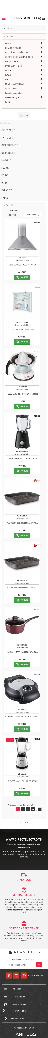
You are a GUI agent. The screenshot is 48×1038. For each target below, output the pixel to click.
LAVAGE (8, 75)
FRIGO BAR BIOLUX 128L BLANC (22, 329)
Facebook (9, 975)
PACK (7, 102)
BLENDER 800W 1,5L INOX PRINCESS (22, 781)
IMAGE (8, 70)
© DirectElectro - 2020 (24, 1027)
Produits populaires (13, 93)
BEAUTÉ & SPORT (13, 48)
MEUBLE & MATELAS (14, 84)
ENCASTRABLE (11, 61)
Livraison (24, 879)
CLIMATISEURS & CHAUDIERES (19, 57)
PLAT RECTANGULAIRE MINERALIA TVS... (22, 523)
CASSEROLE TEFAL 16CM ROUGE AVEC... (22, 652)
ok (24, 115)
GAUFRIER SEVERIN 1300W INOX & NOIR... (22, 716)
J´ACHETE (23, 277)
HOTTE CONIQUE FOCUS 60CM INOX (22, 265)
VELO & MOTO (11, 88)
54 (33, 809)
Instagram (16, 975)
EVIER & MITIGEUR (13, 66)
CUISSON (9, 79)
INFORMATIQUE (12, 97)
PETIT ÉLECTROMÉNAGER (16, 52)
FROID (8, 43)
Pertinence (34, 215)
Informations (17, 1018)
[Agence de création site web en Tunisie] (24, 1034)
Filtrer (13, 215)
